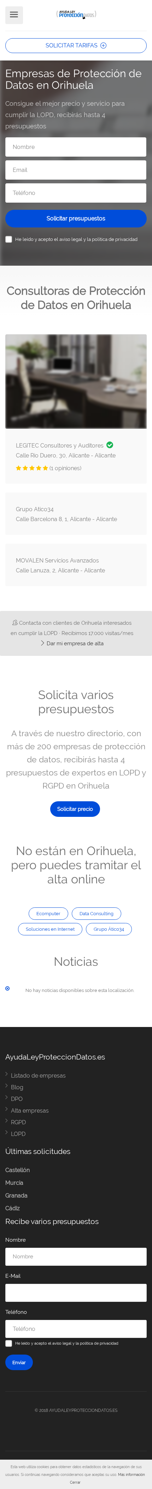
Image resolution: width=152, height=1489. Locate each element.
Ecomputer (48, 913)
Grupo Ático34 (109, 929)
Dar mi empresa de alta (74, 643)
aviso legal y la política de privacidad (98, 239)
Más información (131, 1475)
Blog (17, 1087)
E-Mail (13, 1276)
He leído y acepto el (76, 239)
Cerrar (75, 1482)
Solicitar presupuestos (76, 218)
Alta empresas (30, 1110)
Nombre (15, 1240)
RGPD (18, 1122)
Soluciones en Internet (50, 929)
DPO (17, 1099)
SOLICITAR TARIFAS (72, 45)
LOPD (18, 1134)
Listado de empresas (38, 1075)
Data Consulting (96, 913)
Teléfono (16, 1312)
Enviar (19, 1362)
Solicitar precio (75, 809)
